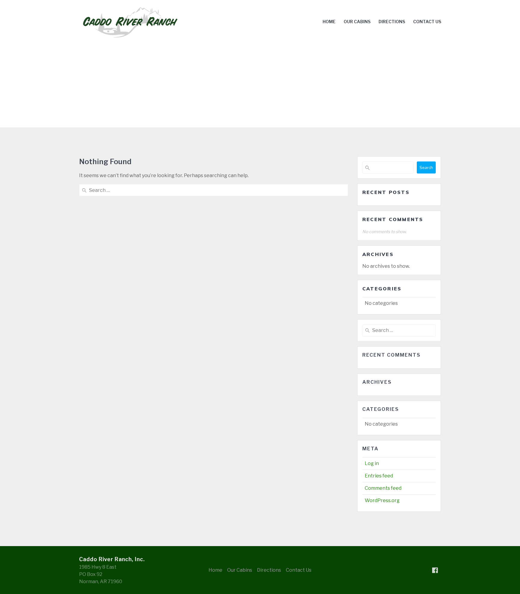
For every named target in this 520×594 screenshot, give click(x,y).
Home (329, 21)
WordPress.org (382, 500)
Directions (392, 21)
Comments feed (383, 488)
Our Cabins (357, 21)
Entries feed (379, 476)
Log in (372, 463)
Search (426, 167)
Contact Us (427, 21)
